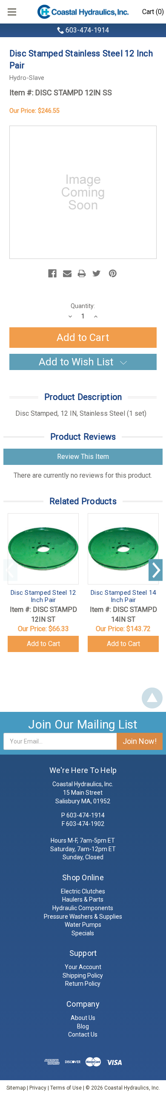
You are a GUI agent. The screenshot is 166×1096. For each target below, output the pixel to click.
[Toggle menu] (11, 12)
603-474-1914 (87, 30)
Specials (83, 933)
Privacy (37, 1088)
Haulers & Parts (82, 899)
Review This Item (83, 457)
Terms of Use (66, 1088)
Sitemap (16, 1088)
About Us (83, 1017)
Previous (10, 570)
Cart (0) (153, 12)
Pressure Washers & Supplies (83, 916)
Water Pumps (83, 924)
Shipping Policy (83, 975)
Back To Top (152, 698)
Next (156, 570)
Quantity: (83, 306)
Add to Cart (43, 644)
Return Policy (82, 983)
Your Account (83, 967)
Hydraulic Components (82, 908)
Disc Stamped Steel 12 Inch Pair (43, 596)
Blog (83, 1026)
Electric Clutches (83, 891)
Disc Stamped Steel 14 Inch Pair (123, 596)
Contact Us (82, 1034)
